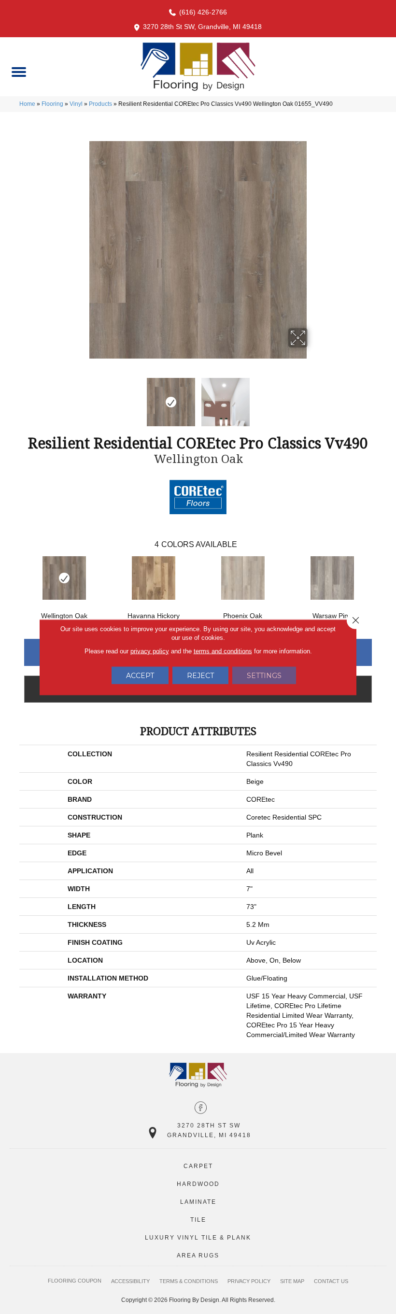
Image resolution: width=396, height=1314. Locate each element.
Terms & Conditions (188, 1281)
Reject (200, 675)
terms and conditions (223, 650)
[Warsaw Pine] (332, 578)
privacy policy (149, 650)
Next (314, 397)
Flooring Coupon (74, 1281)
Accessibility (130, 1281)
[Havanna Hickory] (153, 578)
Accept (140, 675)
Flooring (52, 104)
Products (100, 104)
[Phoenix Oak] (242, 578)
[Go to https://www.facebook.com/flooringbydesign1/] (201, 1108)
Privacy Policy (248, 1281)
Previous (82, 397)
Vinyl (76, 104)
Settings (264, 675)
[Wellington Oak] (64, 578)
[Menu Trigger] (18, 71)
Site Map (292, 1281)
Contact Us (331, 1281)
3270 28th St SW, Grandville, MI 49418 (202, 26)
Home (27, 104)
